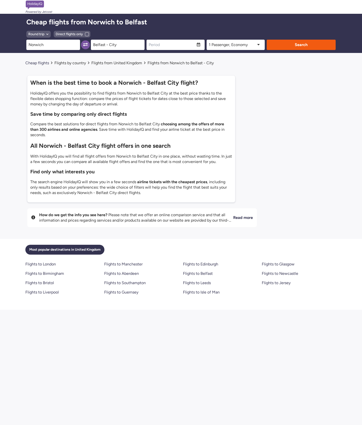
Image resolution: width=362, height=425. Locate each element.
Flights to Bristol (39, 282)
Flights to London (40, 264)
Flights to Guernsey (121, 292)
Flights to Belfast (198, 273)
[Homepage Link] (38, 5)
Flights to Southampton (125, 282)
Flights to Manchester (123, 264)
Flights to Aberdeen (121, 273)
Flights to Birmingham (44, 273)
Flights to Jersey (276, 282)
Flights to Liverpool (42, 292)
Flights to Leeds (197, 282)
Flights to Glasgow (278, 264)
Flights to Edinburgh (200, 264)
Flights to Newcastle (280, 273)
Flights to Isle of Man (201, 292)
